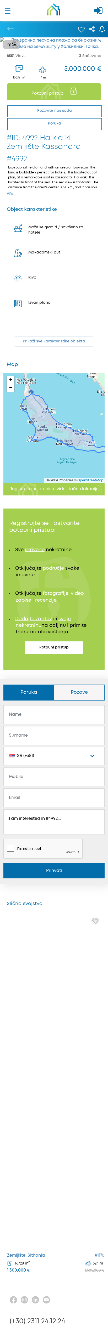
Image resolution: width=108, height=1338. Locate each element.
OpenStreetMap (90, 480)
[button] (10, 380)
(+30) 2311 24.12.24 (37, 1321)
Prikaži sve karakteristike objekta (54, 341)
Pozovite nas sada (54, 110)
